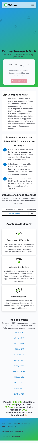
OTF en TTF (19, 366)
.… (25, 65)
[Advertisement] (19, 28)
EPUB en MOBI (19, 371)
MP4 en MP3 (19, 343)
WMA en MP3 (19, 377)
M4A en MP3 (19, 360)
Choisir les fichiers (18, 81)
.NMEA (11, 65)
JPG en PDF (19, 332)
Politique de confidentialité (12, 431)
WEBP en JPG (18, 355)
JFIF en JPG (19, 338)
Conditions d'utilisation (11, 436)
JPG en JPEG (19, 388)
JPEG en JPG (19, 383)
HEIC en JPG (19, 349)
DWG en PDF (19, 394)
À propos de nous (9, 426)
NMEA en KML (15, 214)
